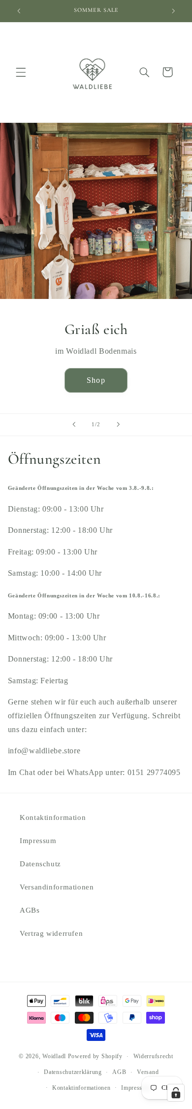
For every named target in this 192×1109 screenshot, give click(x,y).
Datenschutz (40, 864)
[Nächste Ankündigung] (173, 11)
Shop (96, 380)
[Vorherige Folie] (74, 425)
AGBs (30, 910)
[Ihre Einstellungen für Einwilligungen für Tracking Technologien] (175, 1092)
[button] (20, 72)
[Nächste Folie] (118, 425)
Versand (148, 1072)
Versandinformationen (57, 887)
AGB (119, 1072)
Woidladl (54, 1056)
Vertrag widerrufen (51, 933)
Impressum (38, 841)
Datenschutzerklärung (73, 1072)
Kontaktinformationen (81, 1088)
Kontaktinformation (53, 817)
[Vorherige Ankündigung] (19, 11)
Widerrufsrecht (153, 1056)
